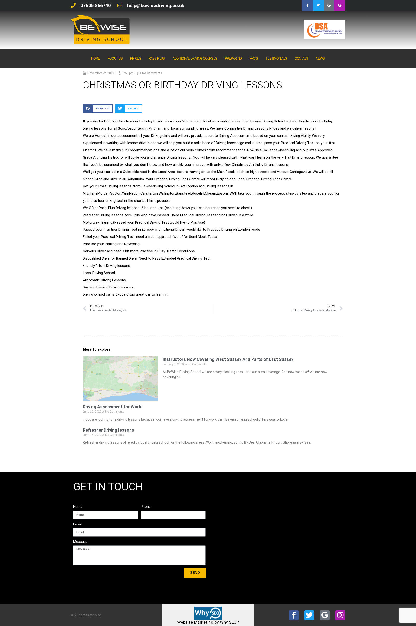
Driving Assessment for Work (112, 406)
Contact (301, 58)
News (320, 58)
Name (78, 507)
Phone (146, 507)
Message (80, 541)
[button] (98, 108)
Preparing (233, 58)
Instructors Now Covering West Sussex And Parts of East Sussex (228, 359)
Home (95, 58)
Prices (135, 58)
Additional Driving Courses (195, 58)
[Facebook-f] (307, 5)
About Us (115, 58)
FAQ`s (253, 58)
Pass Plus (157, 58)
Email (77, 524)
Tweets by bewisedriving (300, 486)
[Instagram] (339, 5)
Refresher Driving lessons (108, 430)
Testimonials (276, 58)
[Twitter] (318, 5)
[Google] (329, 5)
